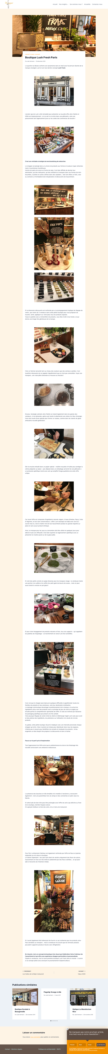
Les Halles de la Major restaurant (33, 973)
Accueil (55, 4)
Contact (7, 1049)
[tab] (50, 1020)
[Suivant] (93, 1004)
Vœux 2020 (81, 973)
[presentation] (25, 996)
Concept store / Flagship (32, 54)
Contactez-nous (97, 4)
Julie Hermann (30, 61)
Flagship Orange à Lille (52, 992)
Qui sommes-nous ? (76, 4)
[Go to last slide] (15, 1004)
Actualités (87, 4)
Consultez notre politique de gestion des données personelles (83, 1050)
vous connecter (35, 1037)
